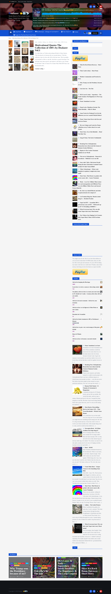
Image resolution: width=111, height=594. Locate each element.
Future (59, 563)
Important (28, 31)
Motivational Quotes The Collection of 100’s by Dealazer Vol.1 (25, 38)
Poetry (66, 563)
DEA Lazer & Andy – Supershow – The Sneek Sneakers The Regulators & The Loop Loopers (43, 567)
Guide (36, 42)
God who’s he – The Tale (18, 572)
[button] (99, 555)
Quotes (59, 42)
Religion (25, 565)
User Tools (66, 31)
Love (47, 42)
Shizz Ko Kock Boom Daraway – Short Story (67, 571)
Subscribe (95, 33)
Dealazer (14, 576)
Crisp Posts (18, 31)
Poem (91, 563)
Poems (63, 563)
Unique (98, 565)
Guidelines (40, 42)
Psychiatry (60, 565)
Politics (83, 565)
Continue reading (39, 68)
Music (12, 565)
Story (64, 565)
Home (10, 38)
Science (91, 565)
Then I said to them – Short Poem (88, 571)
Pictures (55, 42)
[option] (20, 568)
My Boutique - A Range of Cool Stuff (47, 31)
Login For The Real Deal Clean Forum (25, 35)
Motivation (51, 42)
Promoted (16, 565)
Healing (44, 42)
